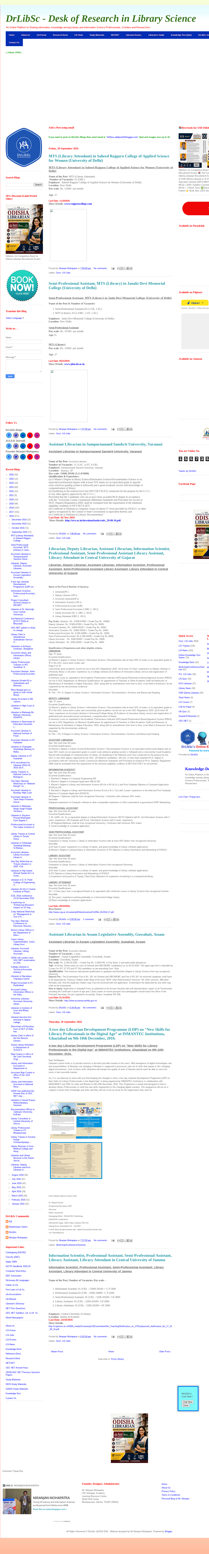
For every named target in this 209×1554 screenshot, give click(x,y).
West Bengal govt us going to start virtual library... (21, 692)
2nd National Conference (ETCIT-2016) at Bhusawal (22, 621)
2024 (11, 483)
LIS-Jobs (10, 1335)
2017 (11, 512)
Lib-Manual (11, 1299)
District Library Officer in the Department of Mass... (22, 932)
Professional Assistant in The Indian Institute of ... (22, 827)
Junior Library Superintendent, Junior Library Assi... (23, 942)
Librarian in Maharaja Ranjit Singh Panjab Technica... (21, 808)
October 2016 (18, 528)
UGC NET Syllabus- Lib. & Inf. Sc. (22, 1313)
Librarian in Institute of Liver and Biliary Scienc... (21, 1010)
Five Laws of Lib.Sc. (15, 1289)
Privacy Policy (168, 1491)
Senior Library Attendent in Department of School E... (22, 1047)
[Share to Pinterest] (131, 268)
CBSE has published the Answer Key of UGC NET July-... (22, 1093)
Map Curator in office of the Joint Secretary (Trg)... (22, 1056)
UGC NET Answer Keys (17, 1367)
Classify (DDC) (13, 1257)
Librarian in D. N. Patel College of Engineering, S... (23, 882)
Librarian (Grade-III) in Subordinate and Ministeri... (21, 683)
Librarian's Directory (15, 1303)
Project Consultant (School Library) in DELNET (21, 602)
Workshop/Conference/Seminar (71, 1245)
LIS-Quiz (183, 679)
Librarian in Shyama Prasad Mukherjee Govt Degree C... (21, 818)
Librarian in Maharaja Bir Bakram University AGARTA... (22, 715)
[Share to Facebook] (128, 268)
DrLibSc (12, 1232)
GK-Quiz (183, 711)
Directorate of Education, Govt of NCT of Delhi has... (22, 1029)
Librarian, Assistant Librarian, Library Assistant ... (20, 951)
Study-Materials (97, 35)
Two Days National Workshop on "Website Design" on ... (23, 783)
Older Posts (164, 1351)
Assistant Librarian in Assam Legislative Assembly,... (21, 575)
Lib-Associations (13, 1294)
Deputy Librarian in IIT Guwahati (21, 757)
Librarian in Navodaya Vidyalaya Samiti (21, 977)
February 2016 (19, 1200)
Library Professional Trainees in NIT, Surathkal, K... (20, 664)
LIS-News (10, 1344)
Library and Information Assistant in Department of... (22, 1066)
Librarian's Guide (156, 35)
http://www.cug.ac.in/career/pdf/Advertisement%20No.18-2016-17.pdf (81, 912)
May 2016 (17, 1187)
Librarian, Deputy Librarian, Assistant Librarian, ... (21, 566)
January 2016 (18, 1204)
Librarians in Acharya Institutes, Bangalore (22, 647)
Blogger (168, 1531)
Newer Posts (57, 1351)
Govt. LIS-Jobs (63, 273)
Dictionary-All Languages (17, 1280)
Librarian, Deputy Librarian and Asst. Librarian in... (21, 1167)
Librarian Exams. (134, 35)
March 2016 (18, 1195)
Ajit (10, 1221)
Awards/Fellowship (187, 716)
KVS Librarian (185, 683)
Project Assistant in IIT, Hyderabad (22, 984)
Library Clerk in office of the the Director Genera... (22, 1038)
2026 (11, 474)
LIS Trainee (184, 646)
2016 (11, 516)
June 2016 (17, 1183)
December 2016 (19, 519)
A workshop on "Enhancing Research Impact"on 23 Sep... (22, 905)
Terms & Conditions (171, 1495)
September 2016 (20, 532)
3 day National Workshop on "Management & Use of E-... (23, 914)
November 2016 (19, 523)
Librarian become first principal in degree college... (21, 1019)
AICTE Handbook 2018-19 (18, 1266)
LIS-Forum (41, 35)
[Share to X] (125, 268)
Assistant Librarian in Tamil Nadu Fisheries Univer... (22, 799)
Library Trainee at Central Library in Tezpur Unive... (23, 836)
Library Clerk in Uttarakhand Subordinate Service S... (21, 638)
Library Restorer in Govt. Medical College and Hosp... (22, 1149)
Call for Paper (185, 707)
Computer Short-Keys (16, 1271)
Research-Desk (60, 35)
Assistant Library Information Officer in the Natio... (22, 992)
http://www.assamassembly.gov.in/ (80, 1000)
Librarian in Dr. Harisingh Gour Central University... (22, 612)
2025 (11, 479)
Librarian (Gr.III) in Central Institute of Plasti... (23, 890)
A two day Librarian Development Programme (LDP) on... (23, 584)
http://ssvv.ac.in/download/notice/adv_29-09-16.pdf (93, 520)
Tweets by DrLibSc (187, 471)
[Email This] (118, 268)
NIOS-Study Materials (16, 1384)
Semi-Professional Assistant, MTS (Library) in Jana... (21, 547)
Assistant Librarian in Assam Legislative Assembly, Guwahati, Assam (106, 934)
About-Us (25, 35)
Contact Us (14, 42)
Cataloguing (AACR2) (16, 1252)
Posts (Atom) (117, 1359)
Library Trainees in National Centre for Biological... (21, 774)
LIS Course (184, 702)
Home (12, 35)
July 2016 (17, 1179)
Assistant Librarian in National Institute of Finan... (21, 733)
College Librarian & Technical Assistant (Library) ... (21, 969)
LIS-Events (11, 1339)
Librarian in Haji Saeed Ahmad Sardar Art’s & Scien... (22, 873)
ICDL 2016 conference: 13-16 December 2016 (22, 897)
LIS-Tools (78, 35)
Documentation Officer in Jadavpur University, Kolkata (22, 1112)
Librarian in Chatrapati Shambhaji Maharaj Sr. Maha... (23, 749)
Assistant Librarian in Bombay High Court (21, 791)
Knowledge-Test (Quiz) (181, 35)
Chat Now (187, 1402)
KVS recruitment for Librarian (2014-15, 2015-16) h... (21, 765)
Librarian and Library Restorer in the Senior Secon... (22, 1158)
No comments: (101, 268)
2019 (11, 503)
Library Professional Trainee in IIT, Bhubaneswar (20, 1130)
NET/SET (115, 35)
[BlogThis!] (121, 268)
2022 (11, 491)
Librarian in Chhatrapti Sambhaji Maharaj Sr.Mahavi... (21, 845)
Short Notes (184, 697)
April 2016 (17, 1191)
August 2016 (18, 1175)
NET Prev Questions (15, 1308)
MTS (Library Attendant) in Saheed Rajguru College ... (22, 538)
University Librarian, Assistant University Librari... (21, 1001)
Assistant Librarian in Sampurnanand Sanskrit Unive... (21, 556)
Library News (185, 688)
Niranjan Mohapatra (18, 1237)
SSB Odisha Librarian (189, 693)
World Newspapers (14, 1317)
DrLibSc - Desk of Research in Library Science (101, 18)
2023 (11, 487)
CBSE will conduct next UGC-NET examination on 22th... (23, 960)
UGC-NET (183, 721)
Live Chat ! (190, 797)
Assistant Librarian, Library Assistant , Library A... (21, 855)
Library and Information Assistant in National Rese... (22, 1084)
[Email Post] (112, 268)
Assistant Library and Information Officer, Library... (21, 655)
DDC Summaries (14, 1276)
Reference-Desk (13, 1353)
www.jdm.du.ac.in (74, 364)
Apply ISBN (11, 1261)
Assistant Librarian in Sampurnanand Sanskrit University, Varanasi (105, 444)
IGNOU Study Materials (17, 1389)
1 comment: (89, 919)
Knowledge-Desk (14, 1349)
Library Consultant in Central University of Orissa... (22, 1121)
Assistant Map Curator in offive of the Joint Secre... (22, 1075)
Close (185, 1405)
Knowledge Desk (186, 662)
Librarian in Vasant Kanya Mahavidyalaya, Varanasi (23, 1102)
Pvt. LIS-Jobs (185, 674)
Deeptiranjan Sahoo (18, 1227)
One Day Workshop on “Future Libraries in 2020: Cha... (21, 864)
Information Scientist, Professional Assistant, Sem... (23, 593)
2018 (11, 507)
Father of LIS (12, 1285)
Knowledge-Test (13, 1393)
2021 (11, 495)
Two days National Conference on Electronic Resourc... (22, 923)
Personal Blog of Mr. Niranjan (175, 1498)
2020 (11, 499)
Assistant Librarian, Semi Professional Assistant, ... (23, 674)
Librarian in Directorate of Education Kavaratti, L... (23, 724)
